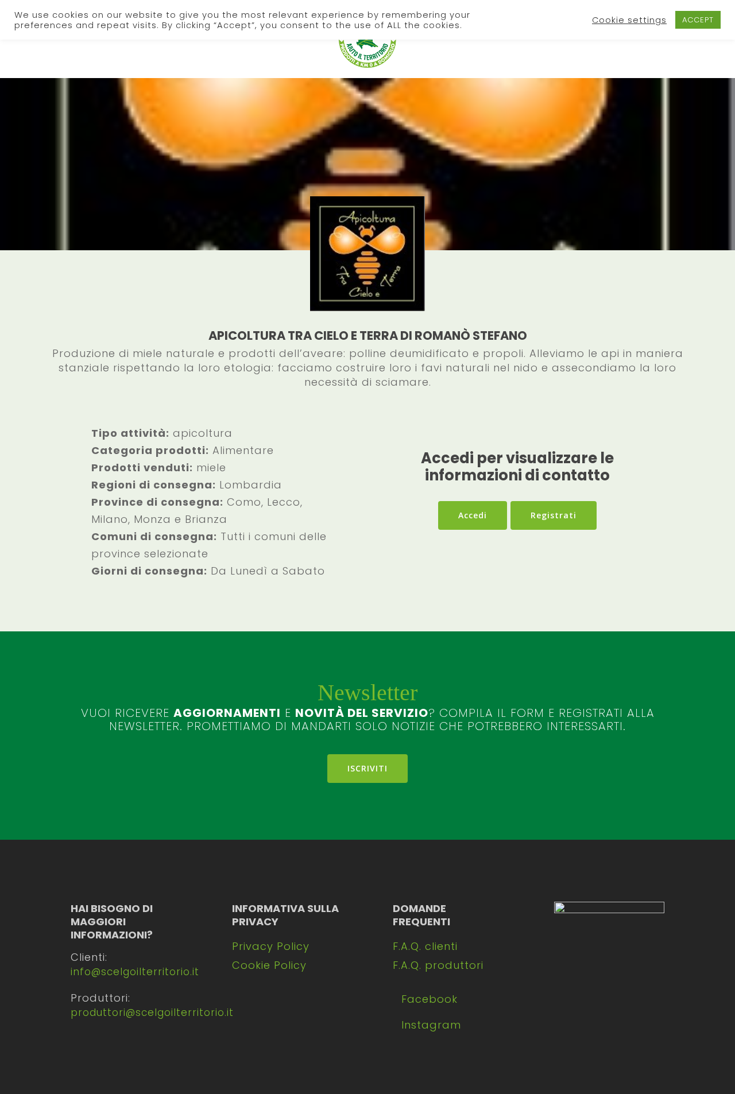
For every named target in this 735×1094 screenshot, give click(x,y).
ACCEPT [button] (698, 19)
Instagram (431, 1025)
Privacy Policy (271, 946)
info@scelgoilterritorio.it (135, 972)
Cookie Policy (269, 965)
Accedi (472, 515)
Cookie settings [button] (629, 20)
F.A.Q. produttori (438, 965)
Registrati (554, 515)
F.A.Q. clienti (425, 946)
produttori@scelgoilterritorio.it (152, 1012)
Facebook (429, 999)
